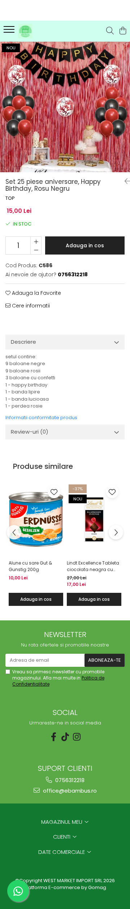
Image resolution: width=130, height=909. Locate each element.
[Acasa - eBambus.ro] (45, 31)
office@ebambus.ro (69, 790)
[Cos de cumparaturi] (122, 31)
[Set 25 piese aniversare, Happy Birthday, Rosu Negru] (65, 107)
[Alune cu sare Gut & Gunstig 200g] (36, 520)
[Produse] (10, 31)
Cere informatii (30, 305)
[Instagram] (76, 737)
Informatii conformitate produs (41, 417)
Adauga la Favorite (35, 293)
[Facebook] (53, 737)
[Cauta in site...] (110, 31)
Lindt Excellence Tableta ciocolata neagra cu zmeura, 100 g (93, 566)
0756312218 (69, 780)
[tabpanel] (65, 107)
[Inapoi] (124, 181)
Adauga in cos (85, 245)
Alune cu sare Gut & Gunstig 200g (30, 566)
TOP (10, 198)
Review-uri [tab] (29, 431)
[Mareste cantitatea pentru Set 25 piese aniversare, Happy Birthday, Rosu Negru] (36, 241)
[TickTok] (65, 737)
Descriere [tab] (23, 342)
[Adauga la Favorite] (54, 492)
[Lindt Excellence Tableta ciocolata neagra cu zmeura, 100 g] (94, 520)
